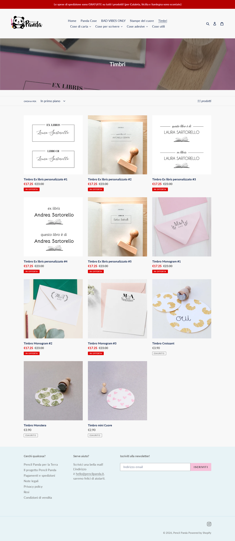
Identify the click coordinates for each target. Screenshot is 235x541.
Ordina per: (30, 101)
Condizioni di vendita (38, 497)
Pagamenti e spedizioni (39, 475)
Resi (26, 492)
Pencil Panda (180, 532)
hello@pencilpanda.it (90, 474)
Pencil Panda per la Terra (41, 464)
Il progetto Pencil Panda (40, 470)
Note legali (31, 481)
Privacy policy (33, 486)
